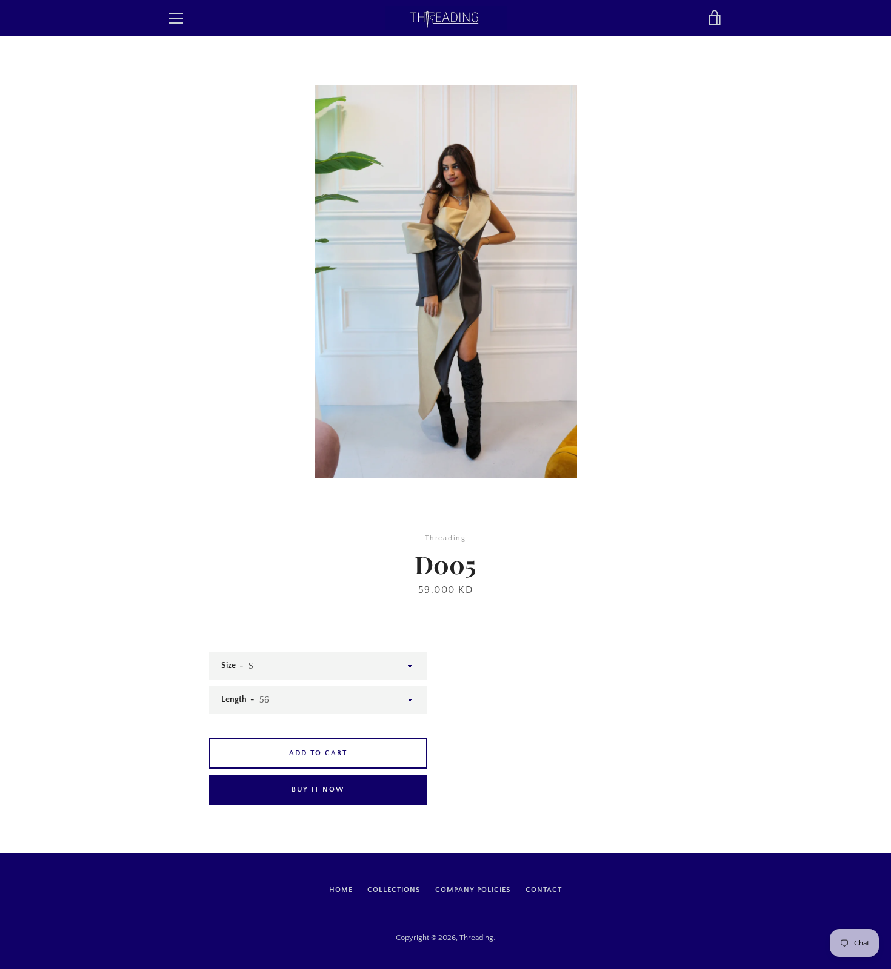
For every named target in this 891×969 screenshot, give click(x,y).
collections (394, 890)
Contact (544, 890)
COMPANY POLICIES (473, 890)
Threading (476, 937)
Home (341, 890)
